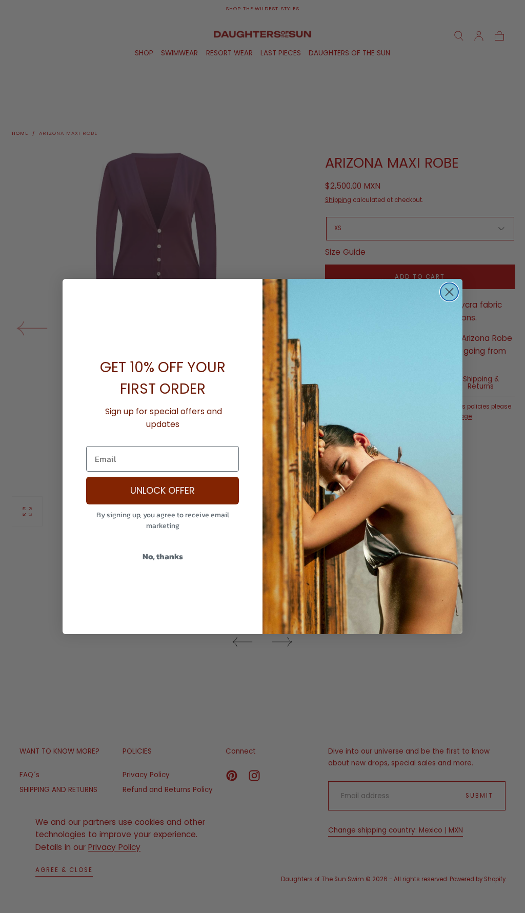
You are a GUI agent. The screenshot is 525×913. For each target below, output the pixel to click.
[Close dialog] (449, 292)
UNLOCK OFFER (162, 490)
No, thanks (163, 556)
